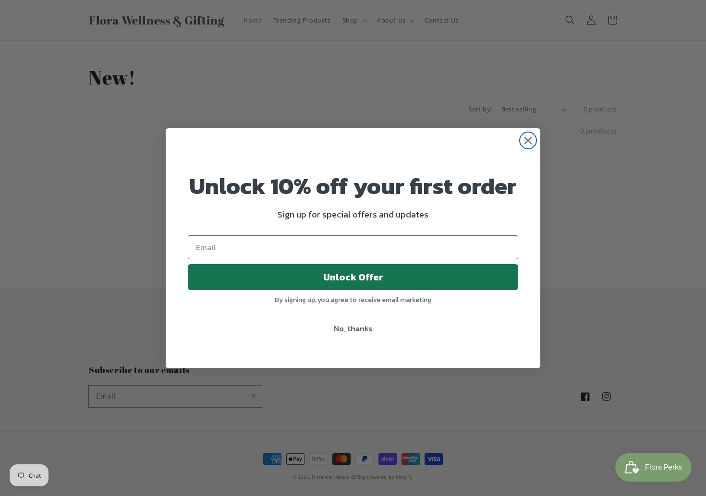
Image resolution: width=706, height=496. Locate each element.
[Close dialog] (528, 140)
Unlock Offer (353, 277)
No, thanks (353, 328)
